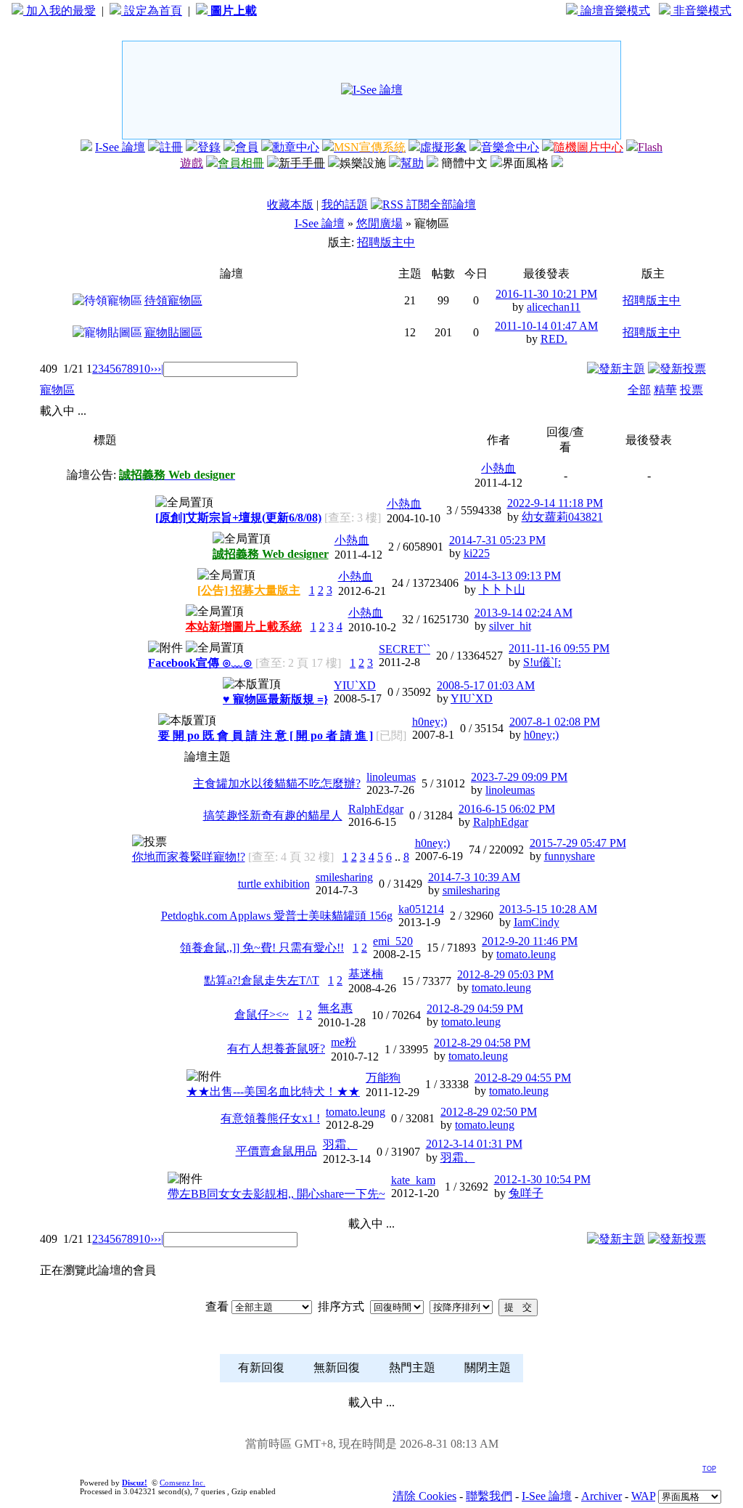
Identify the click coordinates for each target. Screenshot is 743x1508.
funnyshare (569, 856)
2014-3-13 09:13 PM (512, 575)
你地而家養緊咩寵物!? (188, 857)
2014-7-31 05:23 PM (497, 540)
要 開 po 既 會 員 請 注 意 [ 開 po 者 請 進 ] (265, 735)
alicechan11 (553, 307)
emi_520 (393, 941)
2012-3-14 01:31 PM (474, 1144)
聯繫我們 (489, 1496)
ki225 (477, 553)
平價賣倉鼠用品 (276, 1151)
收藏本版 (290, 204)
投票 (691, 390)
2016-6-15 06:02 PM (507, 809)
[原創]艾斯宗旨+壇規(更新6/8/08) (238, 517)
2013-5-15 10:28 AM (548, 909)
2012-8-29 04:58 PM (482, 1043)
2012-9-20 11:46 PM (530, 941)
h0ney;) (429, 722)
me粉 (343, 1042)
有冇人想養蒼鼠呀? (276, 1048)
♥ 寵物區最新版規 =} (275, 699)
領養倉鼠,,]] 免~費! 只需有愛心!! (262, 947)
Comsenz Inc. (182, 1482)
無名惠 (335, 1008)
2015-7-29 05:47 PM (578, 843)
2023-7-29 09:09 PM (519, 777)
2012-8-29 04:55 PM (523, 1077)
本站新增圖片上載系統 (244, 626)
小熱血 (498, 468)
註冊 (171, 147)
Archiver (601, 1496)
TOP (709, 1468)
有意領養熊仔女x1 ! (270, 1118)
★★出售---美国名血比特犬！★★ (273, 1091)
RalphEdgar (375, 809)
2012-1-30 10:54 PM (542, 1179)
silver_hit (510, 626)
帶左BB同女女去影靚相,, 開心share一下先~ (276, 1194)
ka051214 (421, 909)
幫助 (412, 163)
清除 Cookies (424, 1496)
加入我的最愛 (59, 10)
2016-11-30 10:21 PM (546, 294)
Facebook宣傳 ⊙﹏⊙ (200, 663)
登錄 (209, 147)
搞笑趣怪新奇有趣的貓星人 (272, 815)
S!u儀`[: (542, 662)
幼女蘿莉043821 (562, 517)
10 (144, 368)
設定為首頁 (151, 10)
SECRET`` (404, 649)
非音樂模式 (700, 10)
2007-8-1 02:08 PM (554, 722)
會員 (246, 147)
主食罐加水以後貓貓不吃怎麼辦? (277, 783)
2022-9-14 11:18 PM (555, 503)
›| (160, 368)
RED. (554, 339)
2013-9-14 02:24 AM (523, 613)
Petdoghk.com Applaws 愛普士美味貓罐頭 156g (277, 915)
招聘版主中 (386, 242)
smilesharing (344, 877)
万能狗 (383, 1077)
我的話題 (344, 204)
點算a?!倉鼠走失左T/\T (261, 980)
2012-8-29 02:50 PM (488, 1112)
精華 (665, 390)
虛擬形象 (443, 147)
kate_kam (413, 1180)
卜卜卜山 (502, 589)
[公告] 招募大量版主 (248, 590)
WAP (643, 1496)
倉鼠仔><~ (261, 1014)
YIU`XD (355, 685)
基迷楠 (365, 974)
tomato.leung (526, 954)
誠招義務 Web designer (271, 554)
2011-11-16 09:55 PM (559, 648)
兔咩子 (526, 1193)
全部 (639, 390)
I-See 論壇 (120, 147)
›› (153, 368)
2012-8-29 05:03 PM (505, 974)
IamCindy (536, 922)
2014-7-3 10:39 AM (474, 877)
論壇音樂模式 (614, 10)
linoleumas (391, 777)
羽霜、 (340, 1144)
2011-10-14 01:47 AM (546, 326)
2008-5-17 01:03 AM (486, 685)
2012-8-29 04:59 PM (475, 1008)
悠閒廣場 (379, 223)
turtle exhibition (274, 883)
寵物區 (57, 390)
